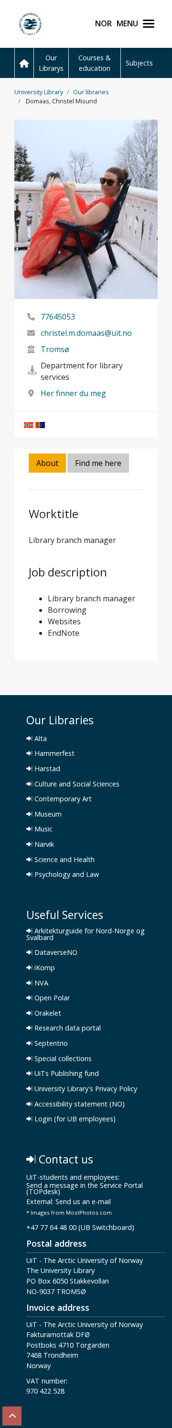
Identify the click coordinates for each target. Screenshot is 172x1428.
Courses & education (94, 63)
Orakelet (46, 1013)
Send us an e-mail (83, 1202)
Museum (47, 814)
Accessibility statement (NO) (78, 1104)
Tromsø (55, 349)
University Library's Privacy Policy (84, 1088)
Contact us (64, 1159)
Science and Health (63, 859)
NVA (40, 983)
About (47, 463)
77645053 (58, 316)
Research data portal (66, 1028)
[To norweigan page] (28, 424)
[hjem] (23, 63)
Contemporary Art (62, 799)
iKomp (43, 967)
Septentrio (50, 1043)
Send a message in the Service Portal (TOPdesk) (84, 1189)
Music (42, 829)
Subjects (139, 62)
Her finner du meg (73, 393)
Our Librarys (51, 63)
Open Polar (51, 998)
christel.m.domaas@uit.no (86, 333)
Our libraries (91, 92)
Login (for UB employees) (74, 1119)
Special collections (62, 1058)
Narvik (43, 844)
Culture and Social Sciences (75, 784)
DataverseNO (54, 952)
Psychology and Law (65, 874)
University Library (38, 92)
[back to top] (12, 1416)
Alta (39, 738)
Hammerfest (53, 753)
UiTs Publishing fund (65, 1073)
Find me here (98, 463)
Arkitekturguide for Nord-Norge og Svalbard (85, 934)
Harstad (46, 768)
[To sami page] (40, 424)
